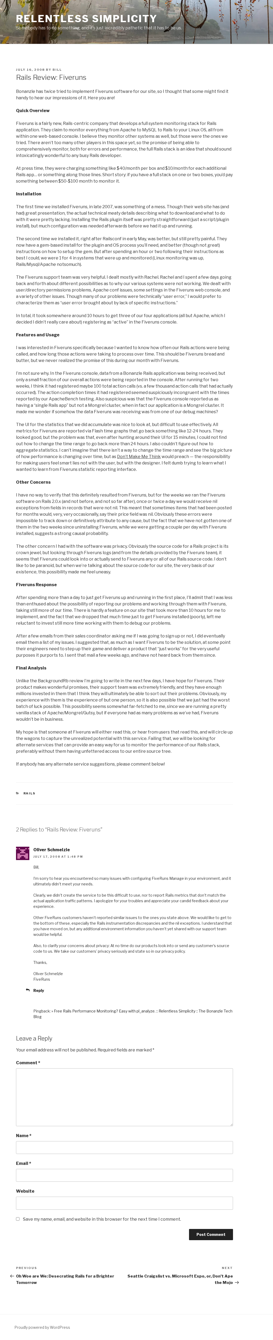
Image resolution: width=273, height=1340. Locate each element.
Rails (29, 793)
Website (25, 1191)
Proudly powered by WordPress (42, 1327)
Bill (57, 70)
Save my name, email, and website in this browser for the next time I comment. (102, 1219)
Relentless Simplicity (86, 19)
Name (23, 1135)
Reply (38, 990)
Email (23, 1163)
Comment (28, 1062)
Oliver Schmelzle (51, 849)
